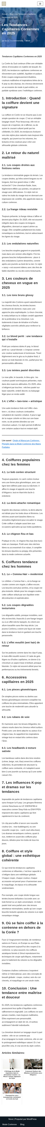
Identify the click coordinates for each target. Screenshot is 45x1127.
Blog (11, 14)
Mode (28, 41)
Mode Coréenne (9, 1124)
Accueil (5, 14)
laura (7, 41)
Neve (10, 1119)
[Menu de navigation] (40, 4)
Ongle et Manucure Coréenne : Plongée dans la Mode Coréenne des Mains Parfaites (21, 443)
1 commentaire (17, 41)
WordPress (31, 1119)
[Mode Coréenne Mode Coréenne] (4, 4)
